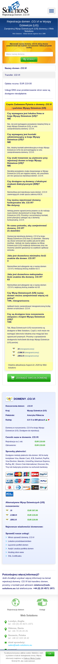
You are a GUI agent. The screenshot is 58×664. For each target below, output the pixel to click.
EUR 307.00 (33, 510)
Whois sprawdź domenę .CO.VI (21, 537)
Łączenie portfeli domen (18, 545)
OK (50, 654)
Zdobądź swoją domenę (31, 378)
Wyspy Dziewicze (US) (37, 411)
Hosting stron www (16, 552)
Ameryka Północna (35, 415)
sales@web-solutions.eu (20, 645)
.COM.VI (21, 352)
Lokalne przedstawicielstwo (19, 541)
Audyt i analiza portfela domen (21, 549)
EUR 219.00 (33, 515)
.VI (18, 349)
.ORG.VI (21, 356)
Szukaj (30, 59)
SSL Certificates (14, 556)
